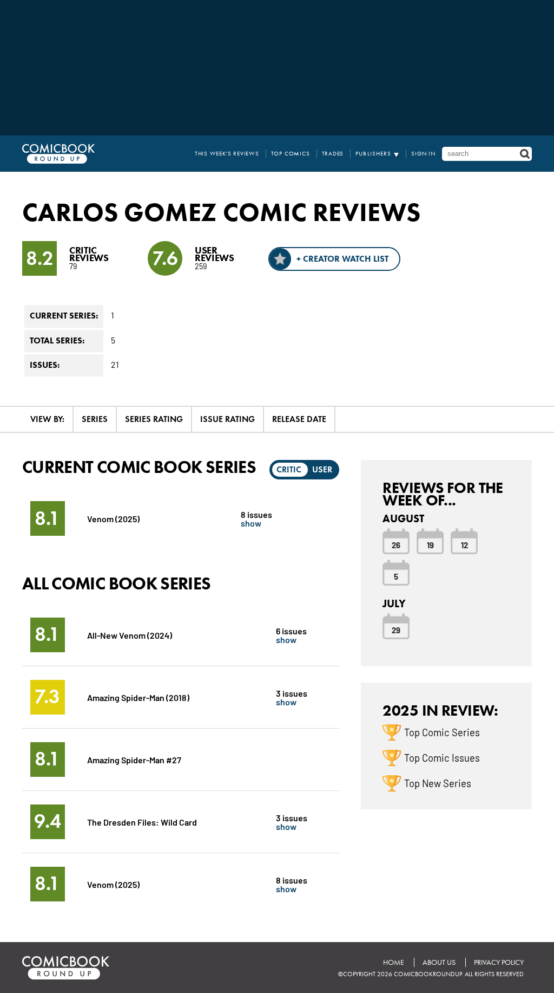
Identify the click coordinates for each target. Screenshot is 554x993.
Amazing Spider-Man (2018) (138, 697)
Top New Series (437, 782)
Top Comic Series (442, 731)
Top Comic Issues (442, 757)
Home (393, 962)
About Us (439, 962)
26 (396, 544)
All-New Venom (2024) (129, 634)
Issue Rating (227, 419)
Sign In (423, 153)
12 (464, 544)
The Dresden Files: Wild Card (142, 821)
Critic (288, 469)
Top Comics (290, 153)
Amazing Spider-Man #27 (134, 759)
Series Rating (154, 419)
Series (95, 419)
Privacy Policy (499, 962)
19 (430, 544)
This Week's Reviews (227, 153)
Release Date (299, 419)
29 (396, 629)
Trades (333, 153)
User (322, 469)
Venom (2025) (113, 518)
